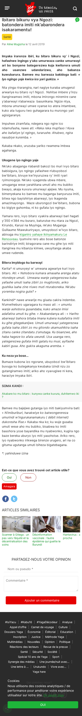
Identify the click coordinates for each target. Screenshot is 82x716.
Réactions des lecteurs (24, 646)
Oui (9, 477)
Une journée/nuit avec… (54, 661)
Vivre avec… (58, 666)
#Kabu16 (26, 622)
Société (52, 651)
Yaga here (39, 671)
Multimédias (15, 641)
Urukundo (39, 666)
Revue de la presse (55, 646)
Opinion (50, 641)
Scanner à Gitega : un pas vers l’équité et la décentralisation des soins (15, 539)
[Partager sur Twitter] (14, 498)
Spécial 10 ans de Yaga (32, 656)
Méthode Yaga (54, 636)
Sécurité (37, 651)
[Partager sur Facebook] (5, 498)
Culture (63, 627)
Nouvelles (33, 641)
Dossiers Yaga (13, 631)
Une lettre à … (20, 666)
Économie (34, 631)
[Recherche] (75, 8)
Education (66, 631)
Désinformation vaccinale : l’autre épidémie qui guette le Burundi (46, 539)
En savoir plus (53, 695)
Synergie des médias (21, 661)
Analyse (67, 622)
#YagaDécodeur (47, 622)
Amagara (9, 486)
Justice (35, 636)
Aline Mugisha (16, 44)
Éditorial (50, 631)
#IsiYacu (10, 622)
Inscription (20, 636)
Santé (7, 36)
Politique (64, 641)
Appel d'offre (18, 627)
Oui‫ (43, 705)
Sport (55, 656)
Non (28, 477)
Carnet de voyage (42, 627)
